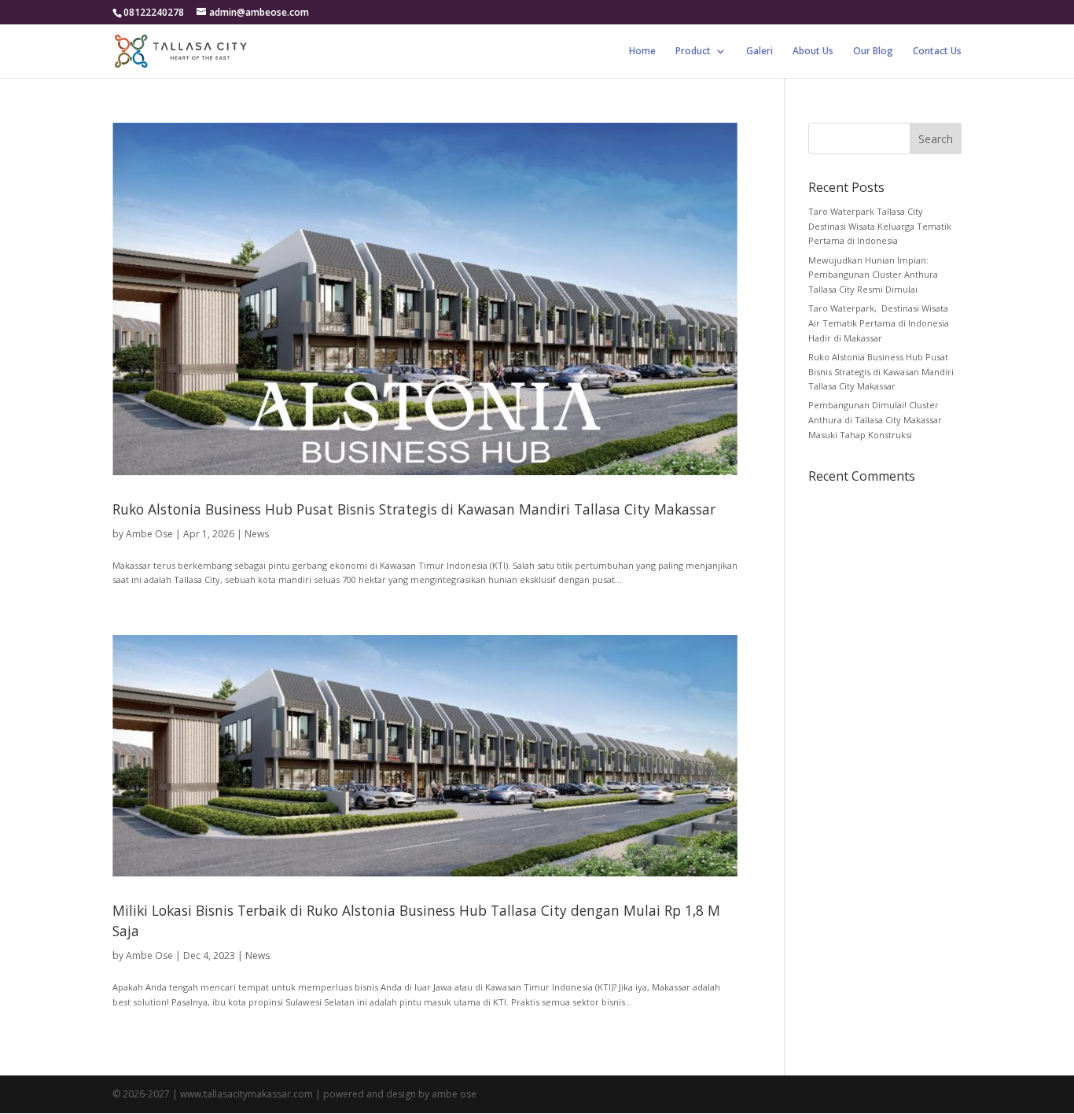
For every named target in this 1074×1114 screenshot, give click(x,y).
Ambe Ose (149, 533)
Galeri (759, 51)
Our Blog (873, 51)
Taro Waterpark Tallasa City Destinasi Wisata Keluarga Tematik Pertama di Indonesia (879, 225)
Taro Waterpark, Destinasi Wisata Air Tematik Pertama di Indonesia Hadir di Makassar (878, 322)
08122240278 (153, 12)
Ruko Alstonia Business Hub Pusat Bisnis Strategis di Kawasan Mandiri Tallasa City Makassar (413, 509)
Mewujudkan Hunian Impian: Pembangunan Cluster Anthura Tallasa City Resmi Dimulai (873, 274)
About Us (813, 51)
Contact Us (937, 51)
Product (693, 51)
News (257, 533)
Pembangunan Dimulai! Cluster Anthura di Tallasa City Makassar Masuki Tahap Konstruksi (875, 419)
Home (642, 51)
